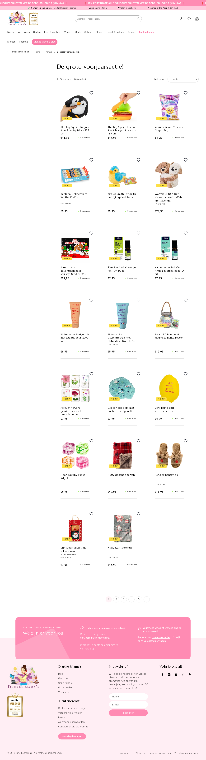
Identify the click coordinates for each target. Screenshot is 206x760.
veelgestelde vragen (155, 641)
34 (139, 599)
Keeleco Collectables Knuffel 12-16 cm (74, 195)
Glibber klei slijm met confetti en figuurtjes (121, 409)
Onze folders (65, 683)
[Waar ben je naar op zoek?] (138, 18)
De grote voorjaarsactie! (68, 52)
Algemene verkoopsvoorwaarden (153, 753)
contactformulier (161, 637)
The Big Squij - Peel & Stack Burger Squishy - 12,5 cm (122, 130)
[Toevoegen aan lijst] (87, 96)
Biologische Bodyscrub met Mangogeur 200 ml (75, 338)
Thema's (48, 52)
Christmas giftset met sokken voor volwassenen (74, 551)
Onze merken (65, 687)
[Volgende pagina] (147, 599)
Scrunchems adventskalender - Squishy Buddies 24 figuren (72, 271)
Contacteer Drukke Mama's (73, 726)
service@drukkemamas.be (94, 637)
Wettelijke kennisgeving (186, 753)
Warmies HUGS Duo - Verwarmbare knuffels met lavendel (168, 197)
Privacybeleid (125, 753)
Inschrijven (128, 712)
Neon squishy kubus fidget (73, 476)
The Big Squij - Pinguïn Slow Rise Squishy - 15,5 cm (75, 130)
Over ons (63, 678)
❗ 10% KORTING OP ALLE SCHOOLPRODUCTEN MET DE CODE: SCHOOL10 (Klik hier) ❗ (120, 3)
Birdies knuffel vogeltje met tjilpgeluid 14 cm (122, 195)
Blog (60, 673)
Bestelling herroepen (72, 736)
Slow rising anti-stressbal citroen (165, 409)
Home (37, 52)
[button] (24, 32)
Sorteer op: (159, 79)
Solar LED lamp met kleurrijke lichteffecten (169, 336)
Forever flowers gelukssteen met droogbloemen (71, 411)
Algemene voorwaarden (71, 722)
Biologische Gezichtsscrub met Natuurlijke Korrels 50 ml (122, 338)
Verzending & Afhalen (70, 712)
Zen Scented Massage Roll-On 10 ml (122, 269)
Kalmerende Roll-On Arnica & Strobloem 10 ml (169, 271)
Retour (62, 717)
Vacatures (64, 692)
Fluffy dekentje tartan (121, 474)
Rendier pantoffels (166, 474)
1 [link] (108, 599)
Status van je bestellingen (72, 708)
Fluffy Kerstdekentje (120, 547)
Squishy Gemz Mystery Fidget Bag (169, 128)
